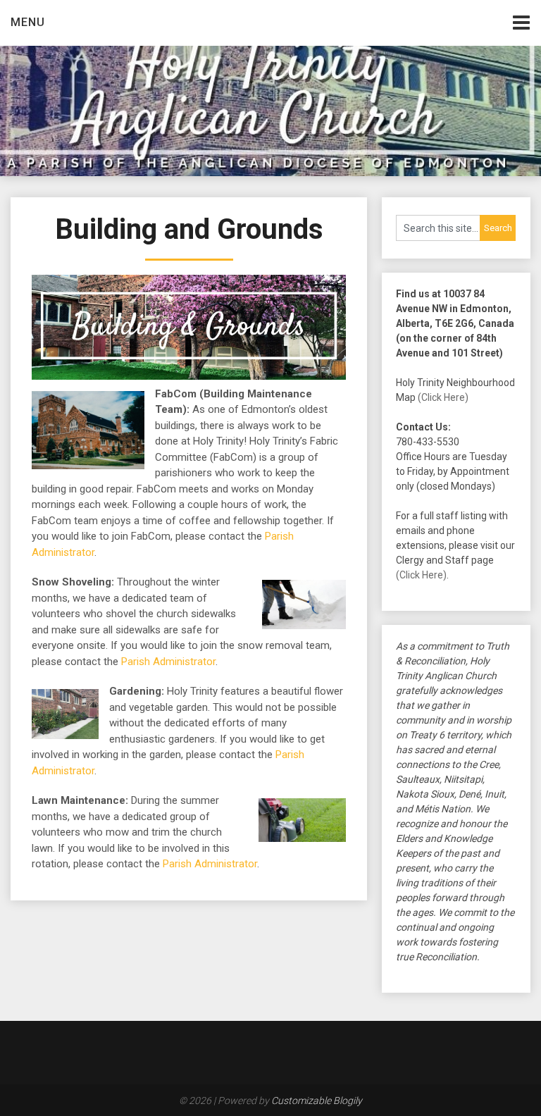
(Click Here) (443, 397)
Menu (28, 22)
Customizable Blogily (316, 1100)
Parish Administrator (168, 661)
